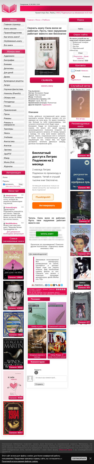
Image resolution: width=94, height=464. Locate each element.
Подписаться (76, 80)
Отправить (39, 384)
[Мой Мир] (54, 285)
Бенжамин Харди (33, 294)
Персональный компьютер (77, 49)
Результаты (78, 56)
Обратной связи (65, 450)
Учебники (38, 289)
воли (54, 294)
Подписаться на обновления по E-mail (76, 13)
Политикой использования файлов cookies (20, 461)
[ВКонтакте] (46, 285)
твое (41, 294)
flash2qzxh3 (42, 196)
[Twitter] (49, 285)
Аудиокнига (46, 105)
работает (39, 292)
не (32, 292)
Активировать (47, 205)
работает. (50, 294)
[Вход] (36, 372)
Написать (84, 71)
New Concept (61, 294)
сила (44, 294)
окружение (50, 292)
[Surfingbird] (61, 285)
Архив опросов (82, 57)
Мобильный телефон (80, 42)
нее (35, 292)
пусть (45, 292)
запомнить (9, 184)
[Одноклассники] (51, 285)
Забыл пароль (9, 186)
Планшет (76, 44)
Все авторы (80, 119)
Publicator (52, 289)
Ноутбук (76, 46)
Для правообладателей (38, 254)
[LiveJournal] (56, 285)
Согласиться (79, 458)
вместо (57, 292)
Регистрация (17, 186)
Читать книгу (47, 234)
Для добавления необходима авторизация (13, 233)
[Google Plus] (59, 285)
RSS (58, 13)
